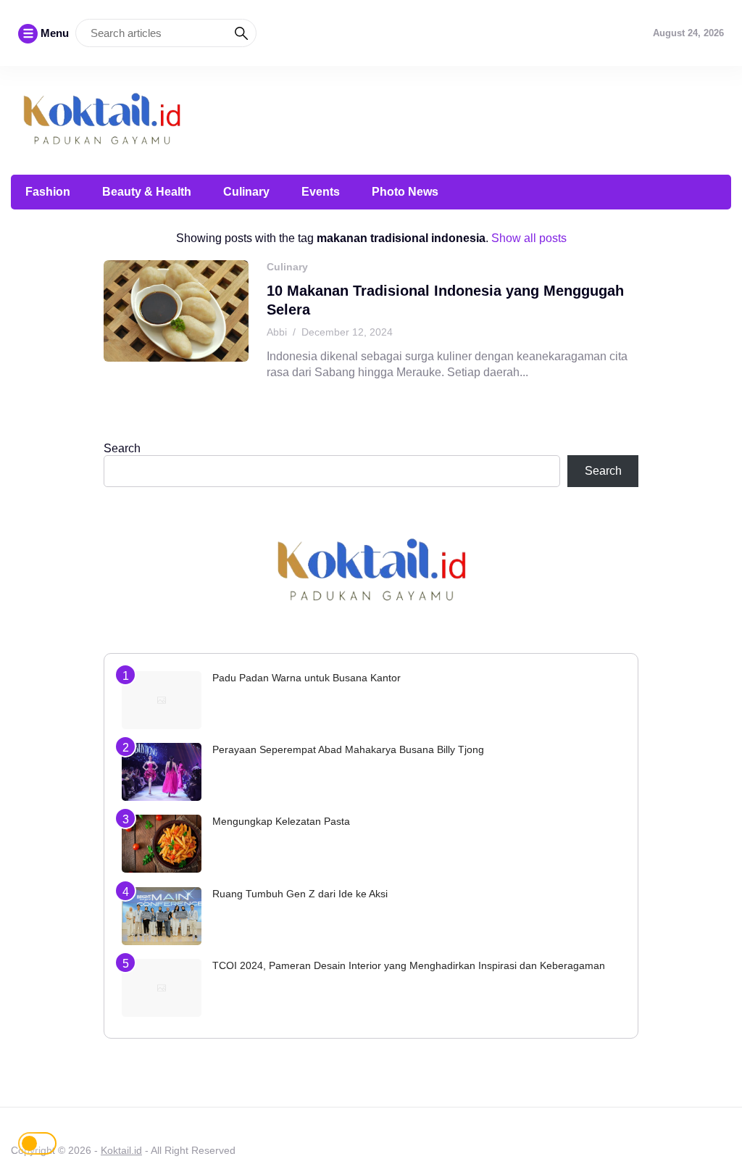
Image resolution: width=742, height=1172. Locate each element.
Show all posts (529, 238)
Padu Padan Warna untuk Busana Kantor (306, 677)
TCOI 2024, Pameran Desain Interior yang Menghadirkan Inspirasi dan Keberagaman (408, 965)
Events (320, 192)
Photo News (405, 192)
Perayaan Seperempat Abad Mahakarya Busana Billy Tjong (348, 749)
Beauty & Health (146, 192)
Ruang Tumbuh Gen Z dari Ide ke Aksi (300, 893)
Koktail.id (121, 1150)
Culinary (246, 192)
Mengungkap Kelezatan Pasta (281, 821)
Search (122, 448)
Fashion (47, 192)
